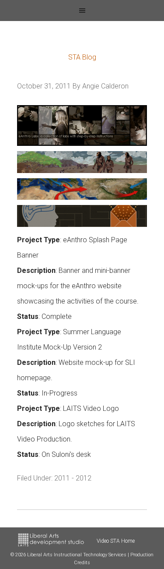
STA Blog (82, 57)
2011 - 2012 (72, 478)
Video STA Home (116, 541)
